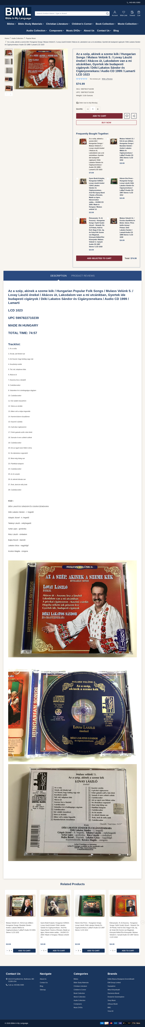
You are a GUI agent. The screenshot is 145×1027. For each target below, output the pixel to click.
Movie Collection (127, 23)
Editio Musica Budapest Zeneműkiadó (121, 979)
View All (110, 1011)
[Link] (18, 14)
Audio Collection (35, 30)
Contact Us (103, 30)
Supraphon (111, 986)
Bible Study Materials (30, 23)
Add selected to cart (99, 258)
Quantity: (79, 109)
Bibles (10, 23)
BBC (109, 1007)
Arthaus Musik (113, 1004)
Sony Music (112, 1000)
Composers (55, 30)
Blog (116, 30)
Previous (7, 94)
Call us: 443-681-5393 (16, 985)
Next (11, 94)
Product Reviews (83, 275)
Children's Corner (82, 23)
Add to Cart (99, 116)
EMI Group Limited (114, 982)
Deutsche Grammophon (116, 997)
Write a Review (107, 79)
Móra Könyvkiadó (114, 990)
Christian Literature (57, 23)
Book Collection (105, 23)
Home (7, 38)
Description (58, 275)
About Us (89, 30)
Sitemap (43, 990)
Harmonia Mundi (113, 993)
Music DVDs (73, 30)
